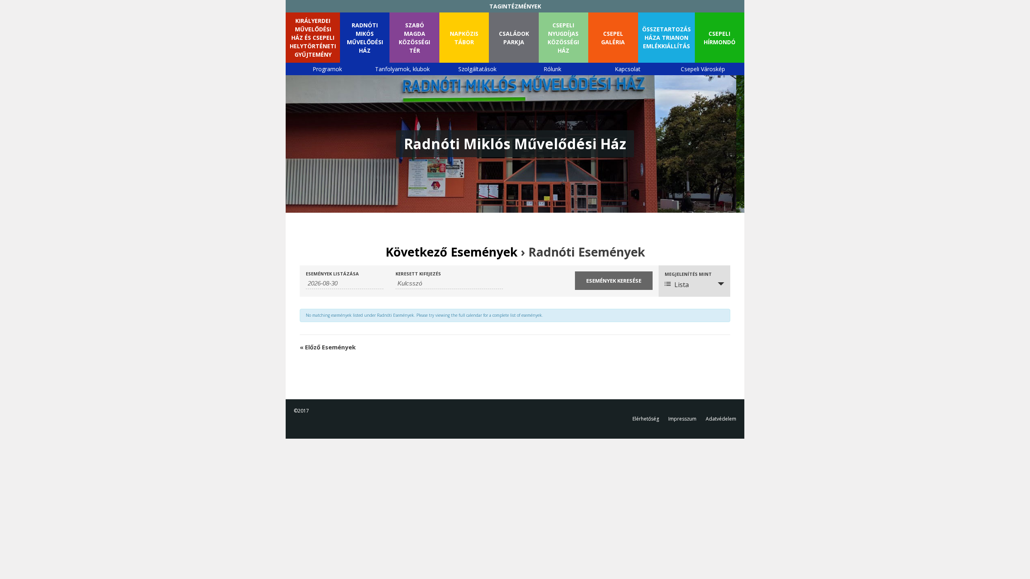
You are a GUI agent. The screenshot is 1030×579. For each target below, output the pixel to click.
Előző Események (328, 347)
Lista (681, 284)
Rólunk (552, 69)
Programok (327, 69)
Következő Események (451, 252)
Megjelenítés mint (688, 274)
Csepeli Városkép (703, 69)
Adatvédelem (721, 418)
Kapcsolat (628, 69)
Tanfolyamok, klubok (402, 69)
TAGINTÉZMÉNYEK (515, 6)
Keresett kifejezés (418, 273)
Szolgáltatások (477, 69)
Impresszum (682, 418)
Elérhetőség (645, 418)
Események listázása (332, 273)
